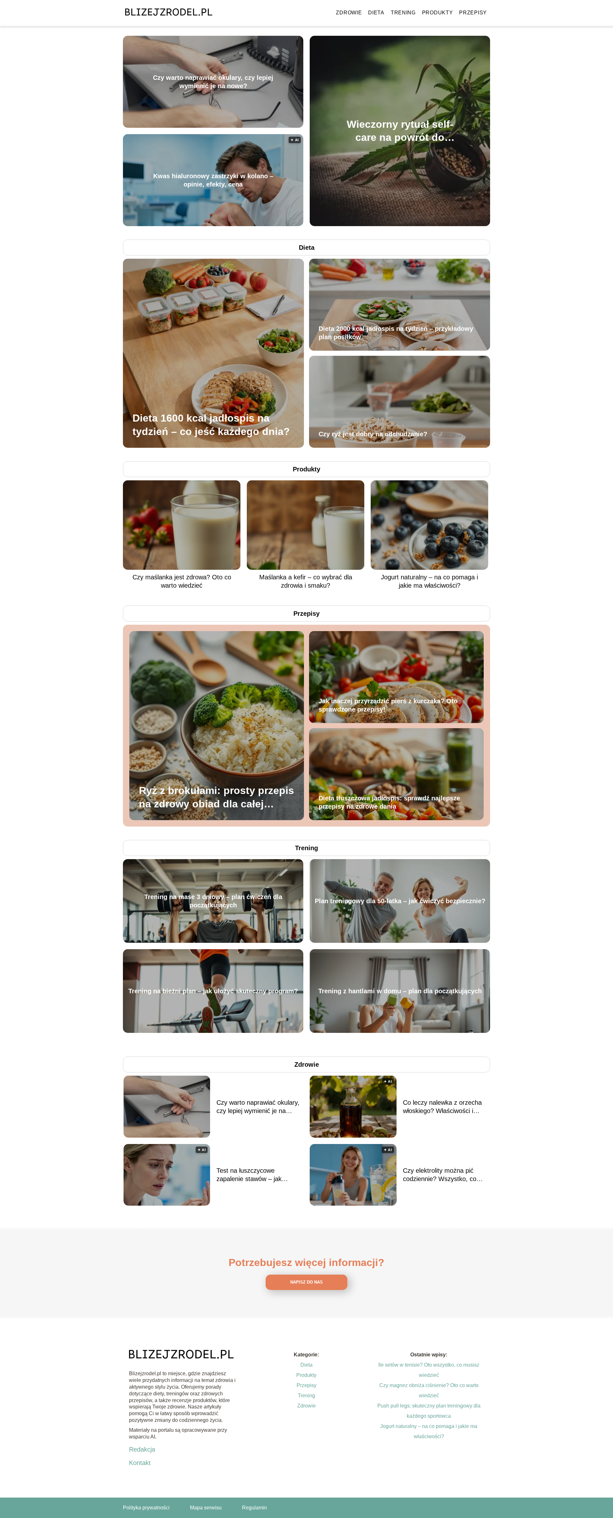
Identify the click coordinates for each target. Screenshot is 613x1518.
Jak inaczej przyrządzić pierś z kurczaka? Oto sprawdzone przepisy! (388, 705)
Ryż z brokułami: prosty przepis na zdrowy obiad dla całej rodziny (216, 798)
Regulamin (254, 1507)
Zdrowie (349, 12)
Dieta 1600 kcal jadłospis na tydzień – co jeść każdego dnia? (211, 424)
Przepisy (473, 12)
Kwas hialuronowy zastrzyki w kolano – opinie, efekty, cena (213, 180)
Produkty (437, 12)
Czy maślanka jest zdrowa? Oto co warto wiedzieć (181, 581)
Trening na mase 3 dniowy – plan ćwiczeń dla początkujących (213, 901)
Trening (403, 12)
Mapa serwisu (206, 1507)
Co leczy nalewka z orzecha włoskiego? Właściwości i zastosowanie (442, 1107)
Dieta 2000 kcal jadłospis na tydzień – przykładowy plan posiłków (396, 332)
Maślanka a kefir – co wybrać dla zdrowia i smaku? (305, 581)
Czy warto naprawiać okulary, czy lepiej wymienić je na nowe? (213, 81)
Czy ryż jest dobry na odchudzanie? (373, 434)
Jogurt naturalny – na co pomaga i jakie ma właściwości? (429, 581)
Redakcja (142, 1449)
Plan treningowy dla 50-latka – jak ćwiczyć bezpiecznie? (400, 900)
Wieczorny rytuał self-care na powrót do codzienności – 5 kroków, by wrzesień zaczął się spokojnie (400, 131)
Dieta (376, 12)
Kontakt (140, 1462)
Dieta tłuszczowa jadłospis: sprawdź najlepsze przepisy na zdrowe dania (389, 802)
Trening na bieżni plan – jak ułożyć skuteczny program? (213, 991)
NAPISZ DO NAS (306, 1282)
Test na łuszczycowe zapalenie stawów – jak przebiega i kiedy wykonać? (255, 1175)
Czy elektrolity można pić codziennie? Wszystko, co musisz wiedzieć (439, 1175)
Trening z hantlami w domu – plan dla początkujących (400, 991)
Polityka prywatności (146, 1507)
